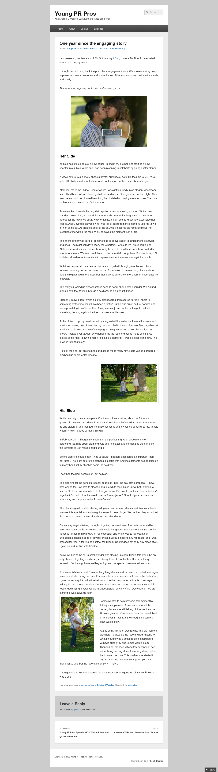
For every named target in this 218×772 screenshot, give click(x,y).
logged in (75, 709)
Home (60, 28)
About (72, 28)
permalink (132, 684)
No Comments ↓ (117, 48)
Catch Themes (156, 760)
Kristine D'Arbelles (98, 48)
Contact (84, 28)
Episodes (98, 28)
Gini (117, 58)
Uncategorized (87, 684)
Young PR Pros (75, 13)
